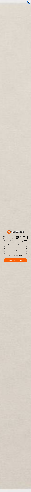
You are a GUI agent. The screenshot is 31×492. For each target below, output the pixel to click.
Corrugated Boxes (15, 245)
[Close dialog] (28, 2)
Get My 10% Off (15, 260)
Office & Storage (15, 255)
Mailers (16, 250)
